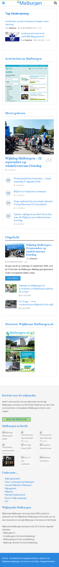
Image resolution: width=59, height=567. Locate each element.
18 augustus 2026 (15, 262)
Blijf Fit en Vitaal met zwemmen (30, 191)
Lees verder (13, 278)
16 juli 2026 (25, 295)
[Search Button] (55, 3)
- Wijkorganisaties (12, 478)
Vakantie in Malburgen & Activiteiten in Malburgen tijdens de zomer (36, 288)
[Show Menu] (3, 3)
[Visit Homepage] (29, 3)
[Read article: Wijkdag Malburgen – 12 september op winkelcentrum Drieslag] (29, 136)
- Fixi (6, 501)
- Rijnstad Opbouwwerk (14, 494)
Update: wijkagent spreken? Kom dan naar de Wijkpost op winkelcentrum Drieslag (33, 217)
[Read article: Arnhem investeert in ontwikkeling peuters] (12, 37)
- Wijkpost (8, 491)
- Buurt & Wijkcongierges (15, 498)
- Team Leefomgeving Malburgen (19, 482)
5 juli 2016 (40, 40)
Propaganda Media (47, 562)
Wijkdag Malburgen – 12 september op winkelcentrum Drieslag (23, 162)
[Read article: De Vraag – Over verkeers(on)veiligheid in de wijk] (11, 304)
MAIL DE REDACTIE (16, 419)
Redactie (12, 28)
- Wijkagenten (10, 488)
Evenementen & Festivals (14, 247)
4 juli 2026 (25, 308)
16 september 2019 (28, 28)
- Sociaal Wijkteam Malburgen (18, 485)
